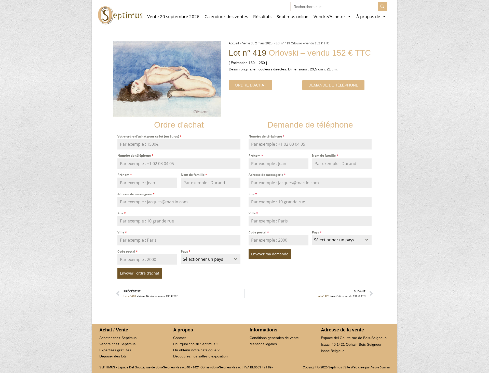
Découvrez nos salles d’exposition (200, 356)
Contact (179, 338)
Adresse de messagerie (136, 194)
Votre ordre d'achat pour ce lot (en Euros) (149, 136)
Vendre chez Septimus (117, 344)
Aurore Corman (380, 367)
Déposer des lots (113, 356)
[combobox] (211, 259)
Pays (186, 251)
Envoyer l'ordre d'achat (139, 273)
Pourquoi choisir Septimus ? (195, 344)
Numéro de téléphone (135, 155)
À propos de (368, 16)
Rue (121, 213)
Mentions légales (263, 344)
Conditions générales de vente (274, 338)
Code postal (127, 251)
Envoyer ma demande (269, 254)
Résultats (262, 16)
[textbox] (206, 259)
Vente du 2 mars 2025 (257, 43)
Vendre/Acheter (329, 16)
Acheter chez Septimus (118, 338)
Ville (122, 232)
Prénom (124, 174)
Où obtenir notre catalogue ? (196, 350)
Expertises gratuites (115, 350)
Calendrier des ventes (226, 16)
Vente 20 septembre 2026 (173, 16)
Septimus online (292, 16)
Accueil (234, 43)
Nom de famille (194, 174)
